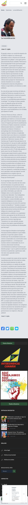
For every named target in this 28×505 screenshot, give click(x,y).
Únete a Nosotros (14, 404)
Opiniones (4, 46)
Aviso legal (7, 450)
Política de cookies (9, 459)
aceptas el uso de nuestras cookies (15, 499)
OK (24, 494)
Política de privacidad (10, 455)
